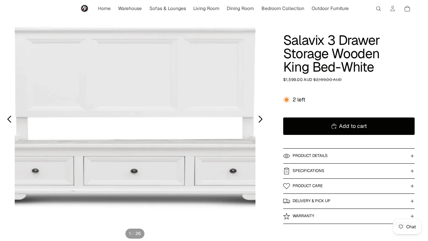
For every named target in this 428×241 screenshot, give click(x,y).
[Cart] (407, 8)
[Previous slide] (7, 120)
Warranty (303, 216)
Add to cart (353, 126)
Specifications (308, 170)
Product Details (310, 155)
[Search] (378, 8)
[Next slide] (262, 120)
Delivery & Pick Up (311, 201)
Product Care (308, 185)
